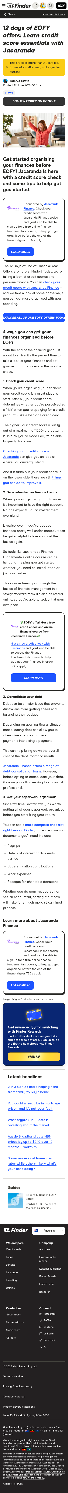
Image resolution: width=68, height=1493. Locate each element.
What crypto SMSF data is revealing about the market (28, 1122)
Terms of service (13, 1376)
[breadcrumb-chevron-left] (5, 14)
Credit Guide (58, 1472)
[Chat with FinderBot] (42, 5)
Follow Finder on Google (34, 101)
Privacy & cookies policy (17, 1386)
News (11, 14)
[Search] (35, 5)
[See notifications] (50, 6)
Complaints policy (14, 1396)
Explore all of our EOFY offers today (34, 317)
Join (61, 6)
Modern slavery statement (19, 1407)
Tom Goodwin (19, 80)
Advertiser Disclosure (18, 1475)
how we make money (33, 1478)
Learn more (20, 251)
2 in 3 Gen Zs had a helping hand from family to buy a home (33, 1089)
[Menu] (4, 5)
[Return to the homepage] (19, 5)
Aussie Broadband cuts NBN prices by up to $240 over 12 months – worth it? (30, 1142)
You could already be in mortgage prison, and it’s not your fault (34, 1106)
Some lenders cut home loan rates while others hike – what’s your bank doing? (32, 1164)
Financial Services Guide (37, 1472)
